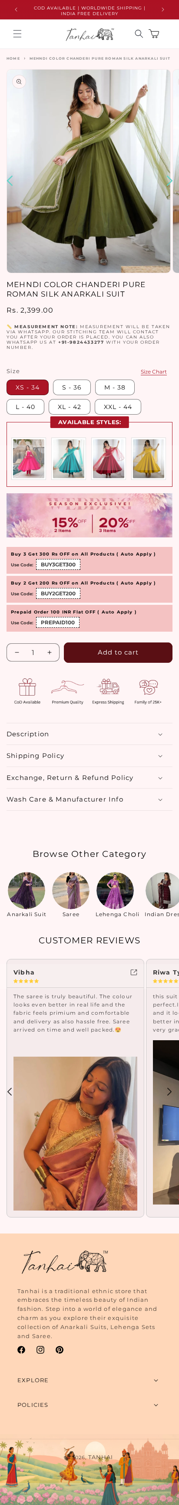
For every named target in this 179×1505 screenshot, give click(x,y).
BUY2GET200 (58, 593)
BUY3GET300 (58, 564)
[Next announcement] (162, 9)
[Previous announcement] (16, 9)
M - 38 (115, 387)
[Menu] (17, 33)
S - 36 (72, 387)
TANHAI (100, 1457)
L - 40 (25, 407)
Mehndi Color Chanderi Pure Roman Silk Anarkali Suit (100, 58)
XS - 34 (28, 387)
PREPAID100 (58, 622)
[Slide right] (169, 1091)
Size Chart (154, 371)
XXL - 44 (118, 407)
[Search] (139, 33)
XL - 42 (69, 407)
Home (13, 58)
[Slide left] (9, 1091)
